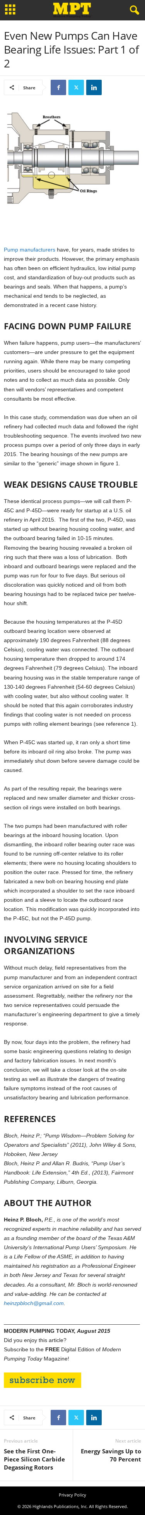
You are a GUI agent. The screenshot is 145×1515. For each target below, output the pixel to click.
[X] (76, 87)
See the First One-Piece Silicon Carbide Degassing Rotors (34, 1459)
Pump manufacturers (29, 250)
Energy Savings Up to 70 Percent (111, 1455)
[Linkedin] (94, 87)
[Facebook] (58, 87)
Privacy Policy (72, 1495)
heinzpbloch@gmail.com (34, 1303)
